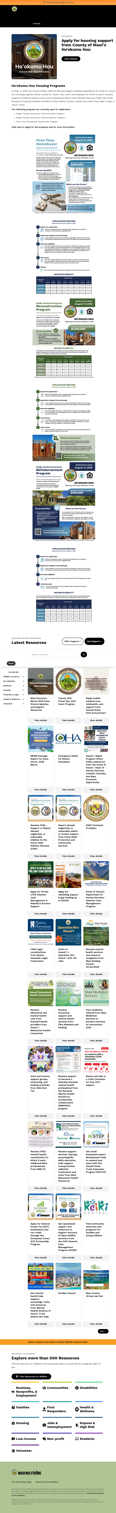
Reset (11, 663)
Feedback (25, 16)
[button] (48, 16)
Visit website (70, 59)
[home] (26, 9)
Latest (16, 16)
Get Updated (18, 23)
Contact (36, 23)
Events (35, 16)
